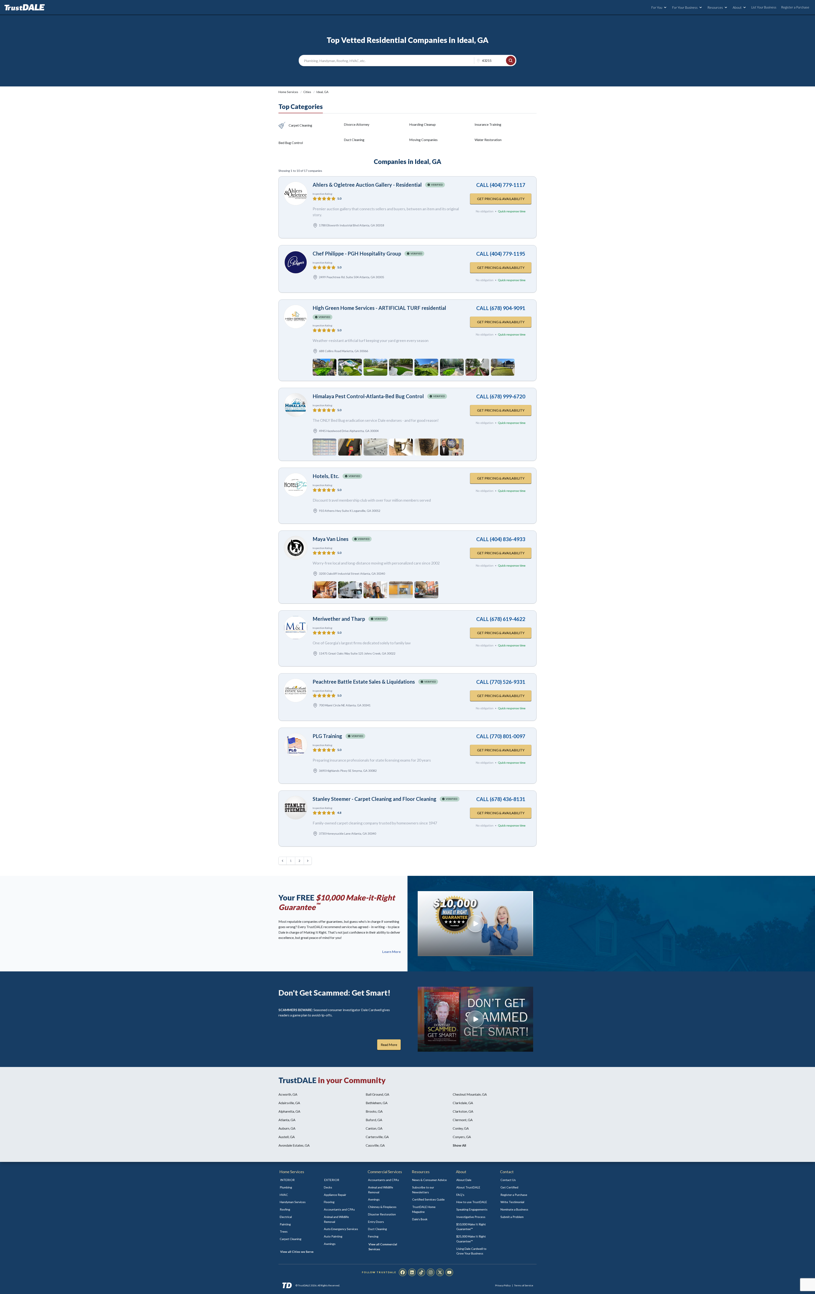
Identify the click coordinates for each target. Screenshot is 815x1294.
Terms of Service (523, 1285)
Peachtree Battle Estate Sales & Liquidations (364, 682)
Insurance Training (488, 124)
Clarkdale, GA (463, 1103)
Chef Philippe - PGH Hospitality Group (357, 253)
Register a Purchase (795, 7)
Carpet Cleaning (300, 125)
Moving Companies (423, 140)
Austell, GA (286, 1137)
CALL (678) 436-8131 (500, 799)
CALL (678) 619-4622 (500, 619)
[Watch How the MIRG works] (475, 923)
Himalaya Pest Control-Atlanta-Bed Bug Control (368, 396)
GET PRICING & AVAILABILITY (500, 199)
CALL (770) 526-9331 (500, 682)
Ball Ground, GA (377, 1094)
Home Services (288, 92)
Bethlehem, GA (377, 1103)
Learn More (391, 951)
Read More (389, 1045)
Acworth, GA (287, 1094)
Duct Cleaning (354, 140)
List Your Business (763, 7)
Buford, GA (374, 1120)
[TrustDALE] (24, 7)
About (737, 7)
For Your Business (685, 7)
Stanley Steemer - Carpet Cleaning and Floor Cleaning (374, 799)
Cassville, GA (375, 1145)
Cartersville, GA (377, 1137)
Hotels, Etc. (326, 476)
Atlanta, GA (286, 1120)
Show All (459, 1145)
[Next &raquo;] (308, 861)
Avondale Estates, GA (294, 1145)
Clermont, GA (463, 1120)
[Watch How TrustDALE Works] (475, 1019)
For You (656, 7)
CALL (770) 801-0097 (500, 736)
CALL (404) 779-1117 (500, 185)
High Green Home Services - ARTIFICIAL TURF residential (379, 308)
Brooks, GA (374, 1111)
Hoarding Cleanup (422, 124)
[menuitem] (297, 1187)
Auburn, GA (286, 1128)
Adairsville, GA (289, 1103)
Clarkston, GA (463, 1111)
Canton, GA (374, 1128)
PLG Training (327, 736)
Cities (307, 92)
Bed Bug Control (290, 143)
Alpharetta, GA (289, 1111)
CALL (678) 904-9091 (500, 308)
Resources (715, 7)
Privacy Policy (503, 1285)
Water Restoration (488, 140)
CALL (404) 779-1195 (500, 254)
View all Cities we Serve (296, 1251)
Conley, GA (461, 1128)
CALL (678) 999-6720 (500, 396)
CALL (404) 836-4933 (500, 539)
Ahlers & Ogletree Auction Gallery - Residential (367, 185)
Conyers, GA (462, 1137)
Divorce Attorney (356, 124)
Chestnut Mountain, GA (470, 1094)
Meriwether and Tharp (339, 619)
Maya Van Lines (330, 539)
